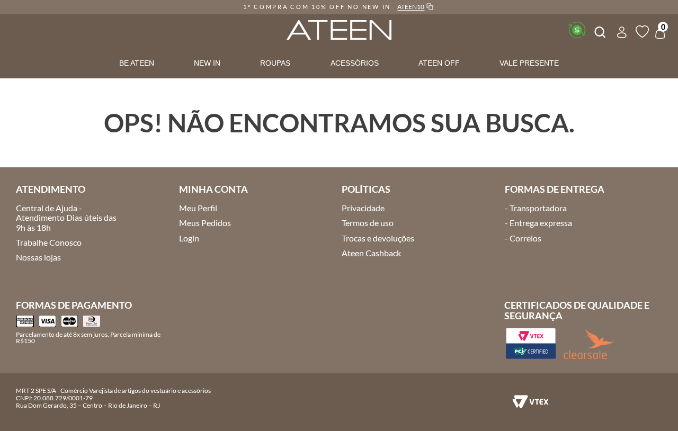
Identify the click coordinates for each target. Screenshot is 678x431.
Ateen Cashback (371, 253)
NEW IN (207, 63)
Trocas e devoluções (378, 238)
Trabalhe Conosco (49, 242)
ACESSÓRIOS (355, 63)
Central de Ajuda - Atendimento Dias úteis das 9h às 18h (66, 217)
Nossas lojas (38, 257)
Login (189, 238)
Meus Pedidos (205, 223)
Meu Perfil (198, 208)
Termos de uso (368, 223)
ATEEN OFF (439, 63)
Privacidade (363, 208)
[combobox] (599, 31)
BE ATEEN (136, 63)
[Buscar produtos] (599, 31)
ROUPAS (275, 63)
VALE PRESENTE (529, 63)
